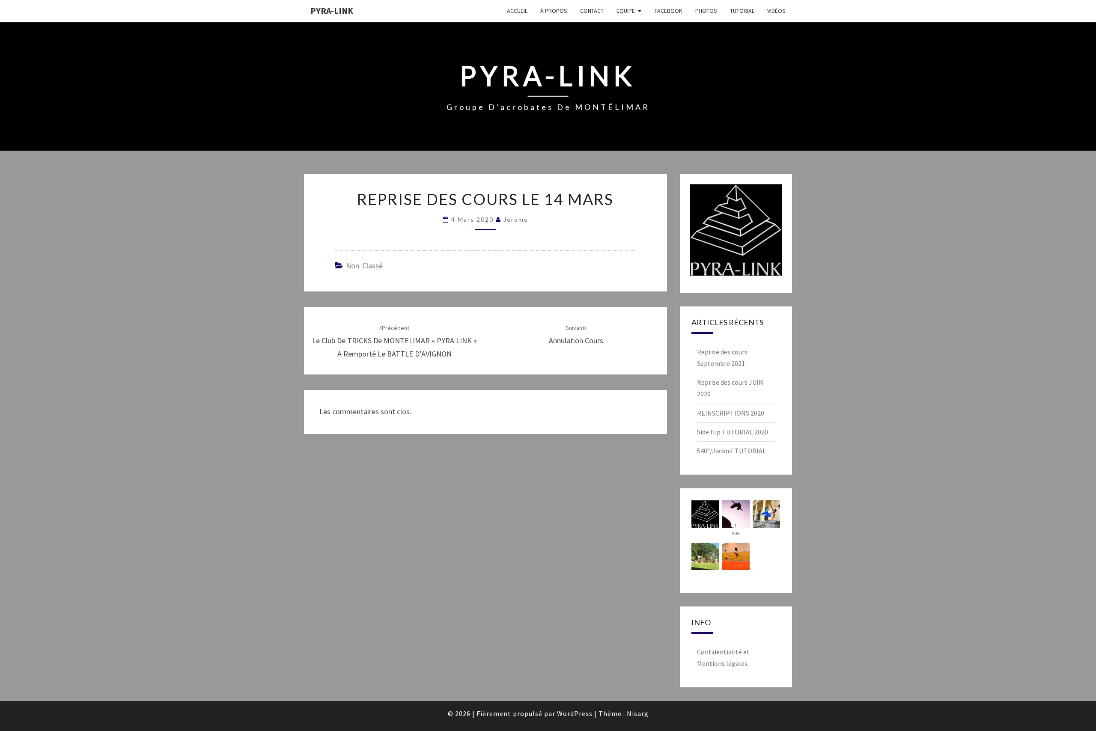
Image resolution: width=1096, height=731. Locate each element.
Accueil (517, 11)
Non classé (364, 265)
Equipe (625, 11)
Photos (706, 11)
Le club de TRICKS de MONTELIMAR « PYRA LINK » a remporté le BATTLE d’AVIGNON (394, 341)
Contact (592, 11)
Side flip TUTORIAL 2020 (732, 432)
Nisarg (638, 713)
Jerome (515, 219)
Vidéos (776, 11)
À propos (553, 11)
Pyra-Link (331, 10)
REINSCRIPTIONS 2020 (730, 413)
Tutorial (742, 11)
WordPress (575, 713)
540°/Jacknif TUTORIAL (731, 450)
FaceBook (668, 11)
